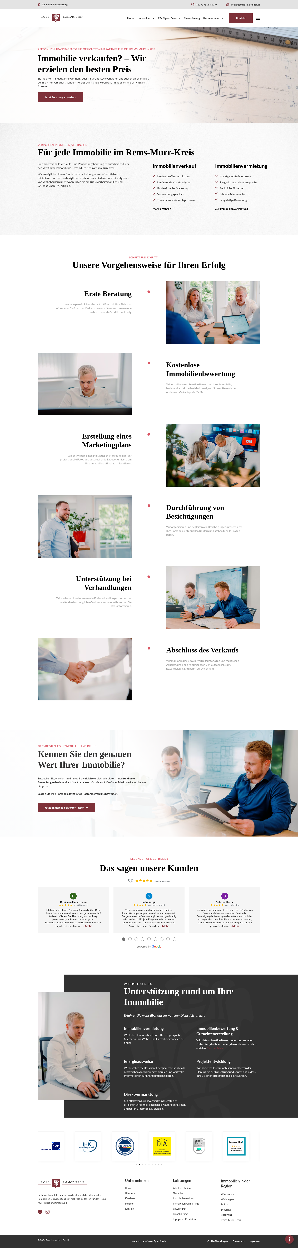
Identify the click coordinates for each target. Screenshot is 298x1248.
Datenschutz (239, 1241)
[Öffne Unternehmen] (222, 18)
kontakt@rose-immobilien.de (245, 4)
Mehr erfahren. (216, 1048)
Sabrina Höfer (224, 901)
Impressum (255, 1241)
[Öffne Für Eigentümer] (179, 18)
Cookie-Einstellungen (217, 1241)
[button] (136, 1164)
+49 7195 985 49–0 (206, 4)
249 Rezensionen (163, 881)
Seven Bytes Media (156, 1241)
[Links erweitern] (289, 1239)
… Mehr (87, 925)
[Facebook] (40, 1212)
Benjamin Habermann (73, 901)
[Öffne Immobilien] (153, 18)
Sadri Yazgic (149, 901)
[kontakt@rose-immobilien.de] (227, 4)
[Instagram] (47, 1212)
